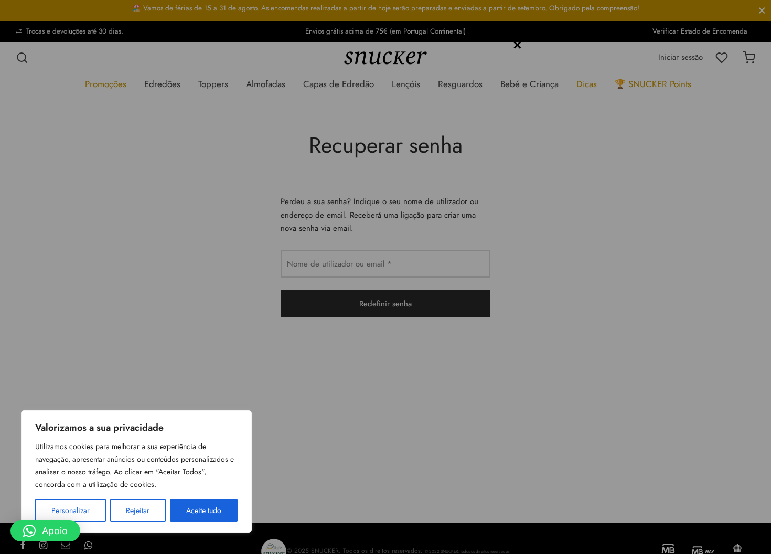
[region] (136, 471)
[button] (45, 530)
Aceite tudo (203, 510)
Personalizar (70, 510)
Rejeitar (137, 510)
